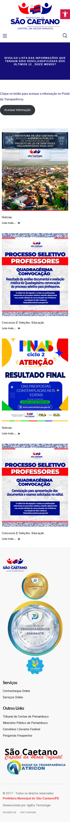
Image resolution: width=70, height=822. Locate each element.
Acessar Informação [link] (17, 110)
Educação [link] (38, 322)
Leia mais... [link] (9, 222)
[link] (65, 14)
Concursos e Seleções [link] (16, 322)
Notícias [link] (7, 217)
